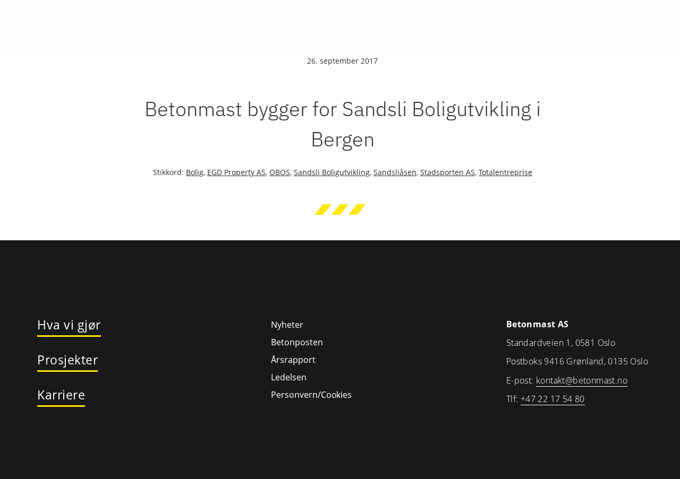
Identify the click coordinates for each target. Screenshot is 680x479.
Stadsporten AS (447, 172)
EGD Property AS (236, 172)
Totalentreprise (505, 172)
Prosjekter (67, 360)
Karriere (61, 395)
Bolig (194, 172)
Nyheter (287, 324)
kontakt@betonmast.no (581, 380)
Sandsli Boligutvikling (332, 172)
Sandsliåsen (394, 172)
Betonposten (297, 342)
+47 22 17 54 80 (553, 399)
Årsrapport (293, 359)
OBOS (279, 172)
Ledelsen (289, 377)
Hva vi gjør (69, 325)
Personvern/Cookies (311, 394)
